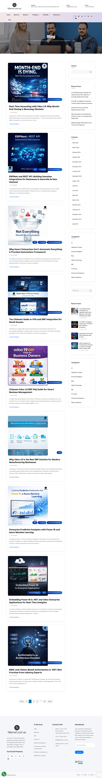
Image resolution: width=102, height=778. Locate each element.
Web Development (76, 277)
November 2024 (76, 219)
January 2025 (76, 209)
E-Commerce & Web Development (40, 747)
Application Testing (76, 247)
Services (25, 15)
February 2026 (76, 152)
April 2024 (75, 224)
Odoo (35, 729)
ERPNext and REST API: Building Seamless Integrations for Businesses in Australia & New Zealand (33, 179)
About (85, 775)
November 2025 (76, 166)
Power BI (36, 739)
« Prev (22, 701)
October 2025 (76, 171)
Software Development (54, 99)
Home (8, 15)
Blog (9, 20)
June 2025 (75, 190)
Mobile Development (40, 743)
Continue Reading (14, 124)
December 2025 (76, 162)
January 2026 (76, 157)
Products (35, 15)
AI (71, 243)
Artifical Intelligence (34, 99)
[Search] (91, 289)
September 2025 (77, 176)
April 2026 (75, 142)
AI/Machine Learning (40, 755)
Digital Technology (76, 260)
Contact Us (56, 15)
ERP (44, 99)
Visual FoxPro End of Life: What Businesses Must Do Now (86, 335)
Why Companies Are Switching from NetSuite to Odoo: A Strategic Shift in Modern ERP (81, 116)
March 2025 (75, 200)
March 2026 (75, 147)
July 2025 (75, 186)
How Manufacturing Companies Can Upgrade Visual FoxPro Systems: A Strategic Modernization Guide (81, 95)
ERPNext (36, 732)
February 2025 (76, 205)
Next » (50, 701)
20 (45, 701)
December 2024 (76, 214)
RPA (35, 736)
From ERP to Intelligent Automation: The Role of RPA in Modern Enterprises (86, 324)
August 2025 (76, 181)
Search (73, 66)
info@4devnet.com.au (72, 6)
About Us (16, 15)
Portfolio (45, 15)
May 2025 (75, 195)
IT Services (42, 169)
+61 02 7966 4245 (89, 6)
